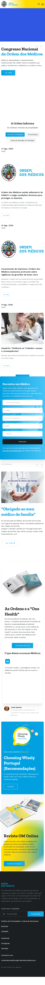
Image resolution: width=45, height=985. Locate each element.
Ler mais (6, 215)
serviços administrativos (12, 451)
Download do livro (22, 646)
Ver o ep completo (14, 539)
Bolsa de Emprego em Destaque (22, 140)
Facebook (5, 938)
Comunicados (33, 134)
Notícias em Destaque (15, 134)
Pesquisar (22, 442)
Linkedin (4, 931)
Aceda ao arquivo (14, 864)
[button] (36, 46)
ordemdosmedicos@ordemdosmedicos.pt (18, 960)
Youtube (4, 948)
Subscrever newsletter (10, 909)
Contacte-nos (7, 955)
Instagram (5, 943)
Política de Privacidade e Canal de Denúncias (20, 921)
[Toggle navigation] (42, 4)
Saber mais (9, 75)
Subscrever (35, 914)
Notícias (4, 926)
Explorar (10, 787)
